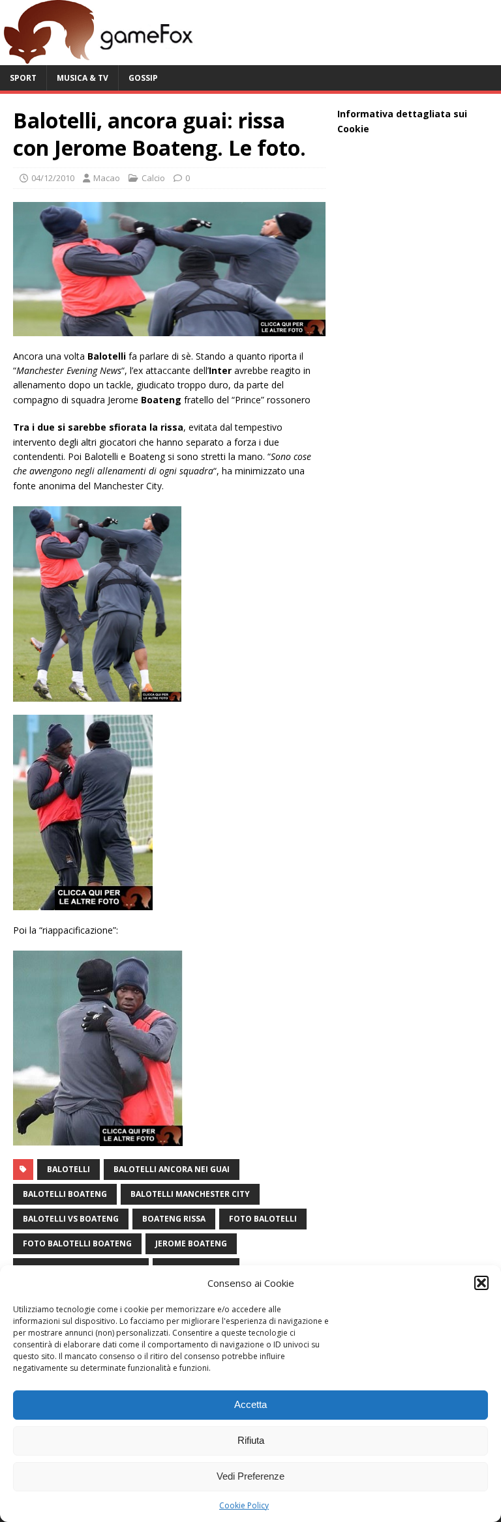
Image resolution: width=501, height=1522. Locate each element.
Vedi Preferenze (250, 1476)
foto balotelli (263, 1218)
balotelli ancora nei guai (172, 1169)
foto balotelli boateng (77, 1243)
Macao (106, 178)
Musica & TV (82, 77)
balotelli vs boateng (71, 1218)
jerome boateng (191, 1243)
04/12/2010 (52, 178)
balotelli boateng (65, 1193)
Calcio (153, 178)
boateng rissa (173, 1218)
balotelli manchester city (190, 1193)
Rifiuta (250, 1440)
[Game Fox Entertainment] (98, 57)
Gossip (143, 77)
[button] (481, 1282)
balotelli (68, 1169)
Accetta (250, 1404)
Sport (23, 77)
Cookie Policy (244, 1505)
